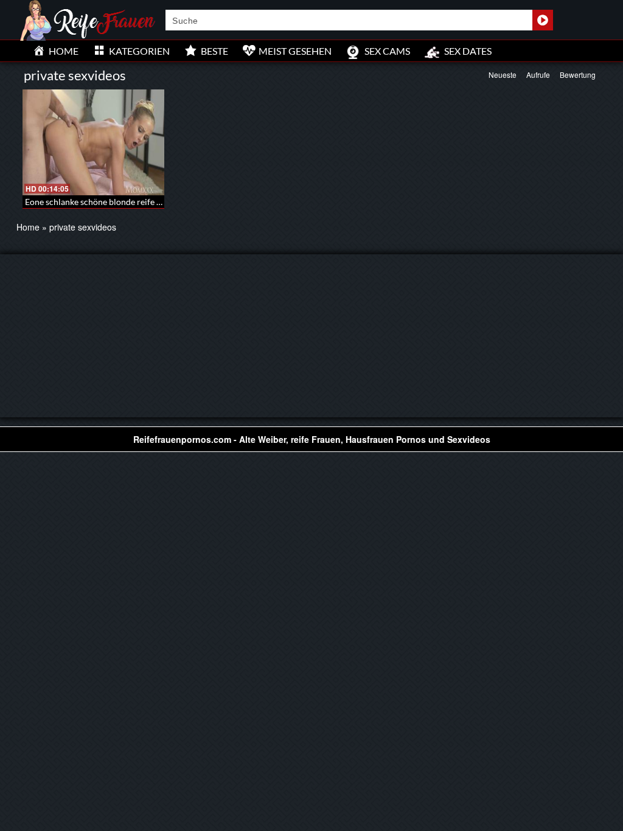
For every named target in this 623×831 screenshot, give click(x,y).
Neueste (503, 74)
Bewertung (578, 74)
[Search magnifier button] (542, 20)
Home (28, 227)
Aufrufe (538, 74)
